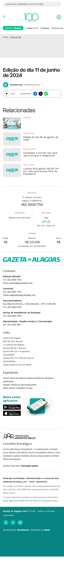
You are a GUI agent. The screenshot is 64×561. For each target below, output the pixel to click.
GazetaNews (9, 361)
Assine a (13, 28)
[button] (59, 17)
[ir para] (37, 405)
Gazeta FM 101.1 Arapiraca (16, 351)
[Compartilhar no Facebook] (35, 94)
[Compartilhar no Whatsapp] (46, 94)
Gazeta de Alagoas (12, 338)
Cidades (44, 28)
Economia (57, 28)
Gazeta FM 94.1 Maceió (14, 348)
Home (5, 37)
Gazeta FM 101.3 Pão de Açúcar (18, 358)
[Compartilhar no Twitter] (41, 94)
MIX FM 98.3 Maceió (13, 341)
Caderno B (32, 28)
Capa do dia (16, 37)
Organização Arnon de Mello (17, 364)
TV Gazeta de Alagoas (13, 344)
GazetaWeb (8, 354)
